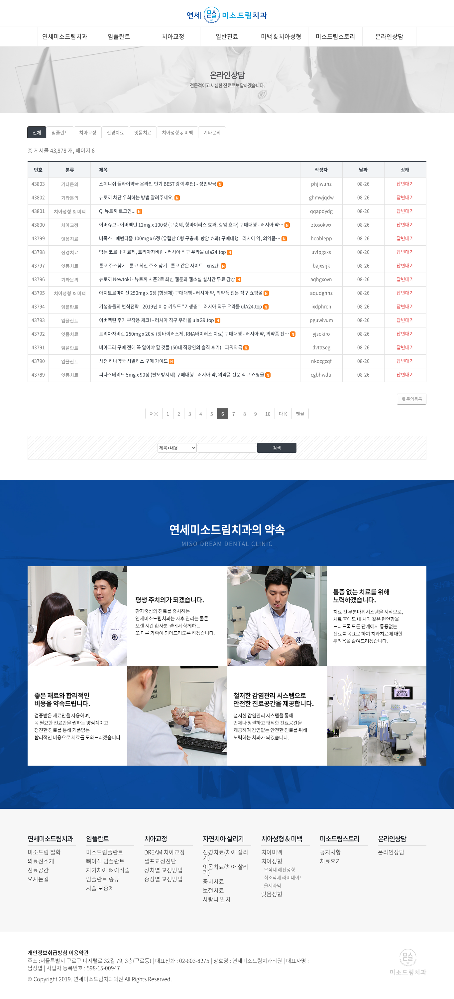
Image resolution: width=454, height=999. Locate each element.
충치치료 (213, 881)
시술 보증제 (100, 888)
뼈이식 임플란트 (105, 861)
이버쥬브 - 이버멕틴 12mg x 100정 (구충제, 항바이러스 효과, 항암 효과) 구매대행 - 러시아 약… (191, 224)
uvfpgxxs (321, 251)
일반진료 (227, 36)
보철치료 (213, 890)
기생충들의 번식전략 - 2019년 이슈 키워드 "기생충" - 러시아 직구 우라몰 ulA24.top (181, 306)
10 (268, 413)
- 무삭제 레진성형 (278, 869)
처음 (154, 413)
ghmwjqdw (321, 197)
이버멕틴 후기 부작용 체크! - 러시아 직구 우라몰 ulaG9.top (157, 319)
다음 (283, 413)
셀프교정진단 (160, 861)
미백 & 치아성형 (281, 36)
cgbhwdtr (321, 374)
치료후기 (330, 861)
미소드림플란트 (104, 852)
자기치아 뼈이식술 (108, 870)
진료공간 (38, 870)
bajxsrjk (321, 265)
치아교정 (173, 36)
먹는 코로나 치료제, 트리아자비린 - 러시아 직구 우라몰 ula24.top (163, 251)
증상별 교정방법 (163, 879)
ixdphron (321, 306)
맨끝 (300, 413)
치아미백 (272, 852)
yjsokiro (321, 333)
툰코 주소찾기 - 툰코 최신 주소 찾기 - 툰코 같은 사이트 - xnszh (160, 265)
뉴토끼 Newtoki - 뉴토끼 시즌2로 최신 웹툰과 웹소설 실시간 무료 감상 (167, 279)
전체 (37, 132)
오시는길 (38, 879)
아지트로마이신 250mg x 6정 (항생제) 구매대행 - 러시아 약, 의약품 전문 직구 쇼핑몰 (181, 292)
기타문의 (212, 132)
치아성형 (272, 861)
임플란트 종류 (102, 879)
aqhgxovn (321, 279)
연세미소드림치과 (64, 36)
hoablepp (321, 238)
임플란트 (119, 36)
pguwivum (321, 319)
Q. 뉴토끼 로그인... (118, 210)
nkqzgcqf (321, 360)
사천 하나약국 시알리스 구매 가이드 (134, 360)
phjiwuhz (321, 183)
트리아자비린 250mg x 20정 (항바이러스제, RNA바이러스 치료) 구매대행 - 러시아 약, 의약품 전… (194, 333)
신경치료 (115, 132)
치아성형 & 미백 (177, 132)
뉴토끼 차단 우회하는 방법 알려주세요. (136, 197)
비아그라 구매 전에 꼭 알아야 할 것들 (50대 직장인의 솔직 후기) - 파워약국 (171, 347)
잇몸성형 (272, 894)
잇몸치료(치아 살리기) (225, 869)
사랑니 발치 (217, 899)
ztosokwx (321, 224)
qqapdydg (321, 210)
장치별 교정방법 (163, 870)
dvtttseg (321, 347)
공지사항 (330, 852)
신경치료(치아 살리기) (225, 854)
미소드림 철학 (44, 852)
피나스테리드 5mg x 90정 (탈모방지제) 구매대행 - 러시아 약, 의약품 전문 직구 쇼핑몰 (182, 374)
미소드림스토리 (335, 36)
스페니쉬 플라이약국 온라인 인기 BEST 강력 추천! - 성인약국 (158, 183)
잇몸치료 (143, 132)
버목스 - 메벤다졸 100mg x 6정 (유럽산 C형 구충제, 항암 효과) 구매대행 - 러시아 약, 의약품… (190, 238)
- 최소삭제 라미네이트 (282, 877)
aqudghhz (321, 292)
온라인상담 (389, 36)
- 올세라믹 (271, 885)
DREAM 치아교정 (164, 852)
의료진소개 (41, 861)
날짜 (363, 169)
